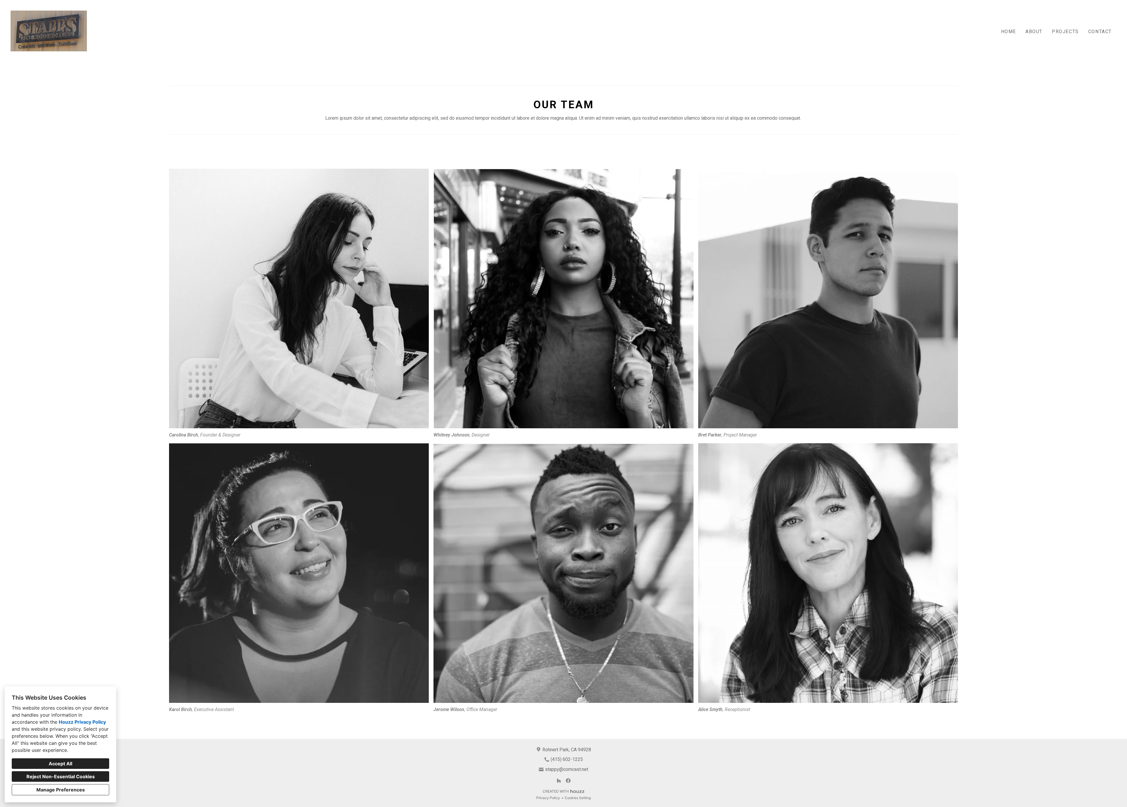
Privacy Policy (548, 798)
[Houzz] (559, 780)
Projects (1065, 31)
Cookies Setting (578, 798)
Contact (1100, 31)
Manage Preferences (60, 790)
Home (1008, 31)
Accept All (60, 764)
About (1033, 31)
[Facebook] (568, 780)
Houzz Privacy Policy (82, 722)
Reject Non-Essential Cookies (60, 776)
